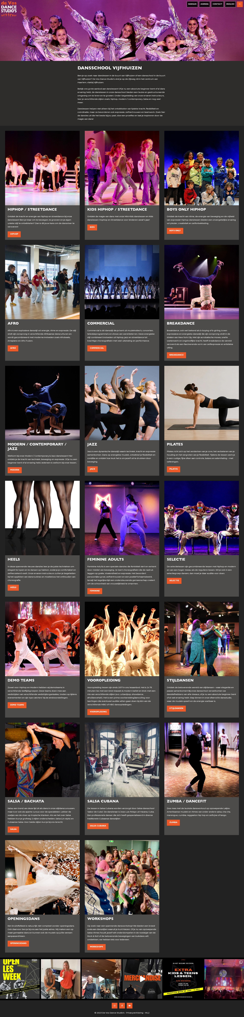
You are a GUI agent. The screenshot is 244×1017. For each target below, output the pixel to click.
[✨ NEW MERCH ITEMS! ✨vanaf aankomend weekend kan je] (142, 979)
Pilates (173, 469)
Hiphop (14, 234)
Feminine (95, 591)
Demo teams (17, 705)
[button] (240, 4)
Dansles (192, 4)
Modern (14, 470)
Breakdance (176, 355)
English (230, 4)
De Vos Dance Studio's (113, 1013)
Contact (217, 4)
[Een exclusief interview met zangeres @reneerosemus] (61, 979)
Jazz (92, 469)
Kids (92, 227)
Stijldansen (176, 709)
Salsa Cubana (98, 826)
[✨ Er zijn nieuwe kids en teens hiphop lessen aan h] (183, 979)
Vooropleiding (98, 712)
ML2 (147, 1013)
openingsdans (18, 944)
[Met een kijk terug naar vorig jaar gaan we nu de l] (224, 979)
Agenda (205, 4)
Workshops (96, 947)
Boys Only (175, 231)
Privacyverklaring (134, 1013)
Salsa (13, 829)
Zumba (173, 823)
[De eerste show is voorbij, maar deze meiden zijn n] (101, 979)
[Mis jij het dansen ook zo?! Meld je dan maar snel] (20, 979)
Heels (13, 588)
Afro (13, 348)
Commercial (97, 348)
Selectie (174, 581)
